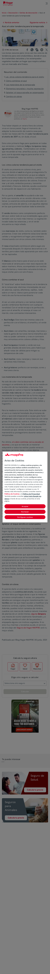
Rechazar (25, 512)
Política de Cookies (12, 494)
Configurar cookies (25, 517)
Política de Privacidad (31, 494)
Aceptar (25, 506)
